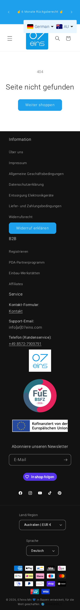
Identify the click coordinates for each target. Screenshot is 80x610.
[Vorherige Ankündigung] (9, 12)
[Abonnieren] (65, 459)
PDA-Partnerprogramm (27, 262)
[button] (9, 38)
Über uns (16, 152)
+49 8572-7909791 (25, 344)
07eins (22, 599)
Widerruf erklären (32, 228)
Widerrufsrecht (20, 217)
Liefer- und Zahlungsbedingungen (35, 206)
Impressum (18, 163)
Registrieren (18, 252)
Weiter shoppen (39, 105)
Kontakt (16, 311)
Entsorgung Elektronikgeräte (31, 195)
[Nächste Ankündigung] (71, 12)
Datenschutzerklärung (26, 185)
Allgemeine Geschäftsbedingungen (36, 174)
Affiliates (16, 284)
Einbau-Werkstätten (24, 273)
